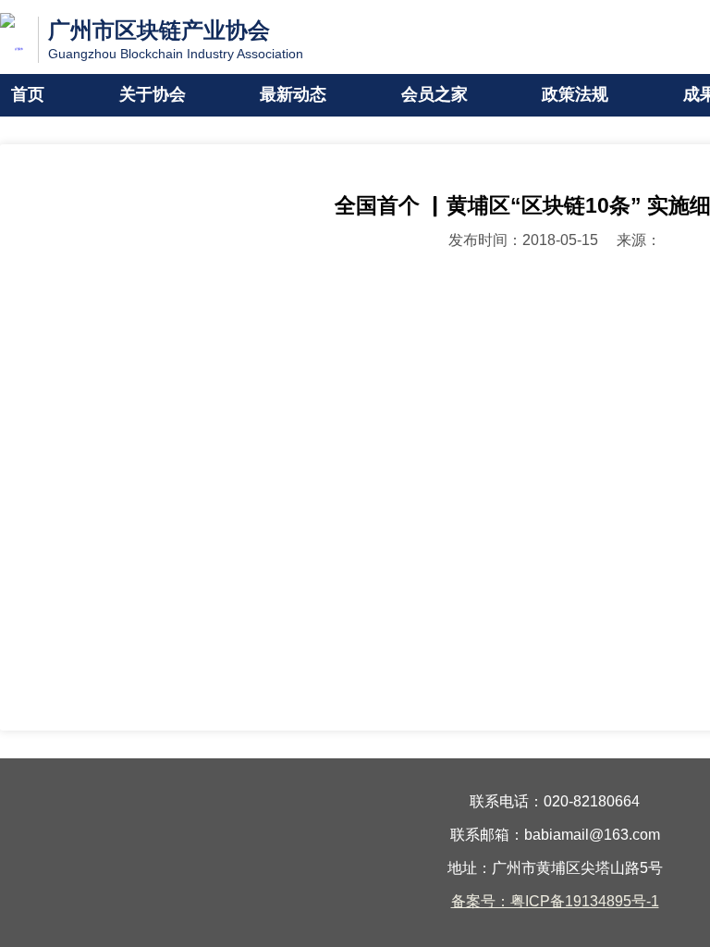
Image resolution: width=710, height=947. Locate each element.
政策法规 (575, 95)
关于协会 (152, 95)
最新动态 (293, 95)
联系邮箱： (487, 835)
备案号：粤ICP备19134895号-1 (555, 902)
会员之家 (434, 95)
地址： (469, 869)
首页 (27, 95)
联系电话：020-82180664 (555, 802)
